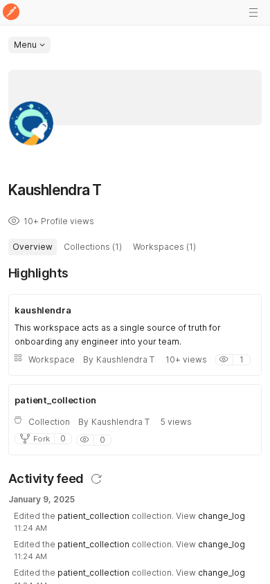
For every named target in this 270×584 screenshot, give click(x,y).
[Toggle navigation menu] (253, 12)
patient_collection (93, 516)
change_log (221, 516)
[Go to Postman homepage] (11, 12)
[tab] (32, 247)
